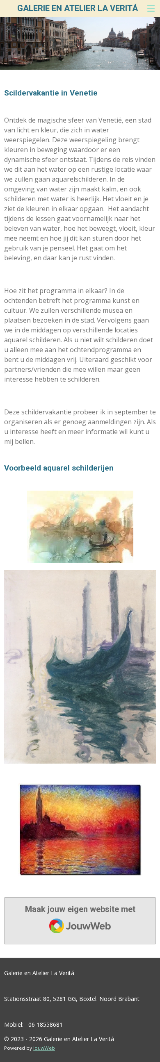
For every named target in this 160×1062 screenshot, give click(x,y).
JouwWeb (44, 1048)
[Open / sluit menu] (151, 8)
